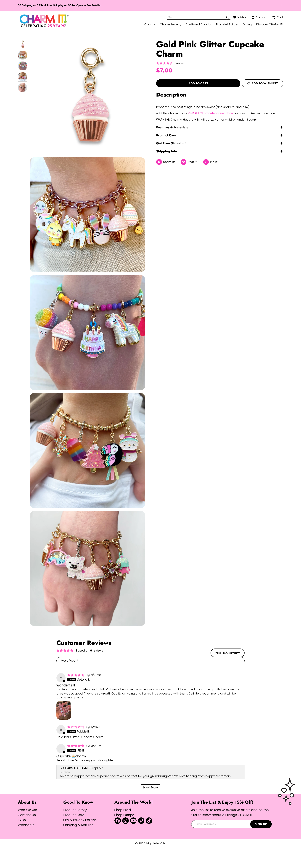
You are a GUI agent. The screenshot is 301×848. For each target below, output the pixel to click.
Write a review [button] (227, 653)
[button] (165, 63)
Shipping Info (166, 151)
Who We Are (27, 810)
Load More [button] (150, 787)
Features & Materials (172, 127)
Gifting (247, 24)
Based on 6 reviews (89, 650)
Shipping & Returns (78, 825)
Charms (150, 24)
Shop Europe (124, 815)
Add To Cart (198, 83)
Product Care (166, 135)
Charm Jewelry (170, 24)
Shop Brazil (123, 810)
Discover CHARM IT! (269, 24)
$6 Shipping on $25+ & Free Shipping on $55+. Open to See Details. (59, 5)
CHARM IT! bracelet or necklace (210, 113)
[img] (76, 675)
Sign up (261, 824)
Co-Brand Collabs (199, 24)
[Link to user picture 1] (63, 710)
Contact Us (27, 815)
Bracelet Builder (227, 24)
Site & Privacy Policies (80, 820)
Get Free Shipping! (171, 143)
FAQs (22, 820)
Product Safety (75, 810)
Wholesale (26, 825)
